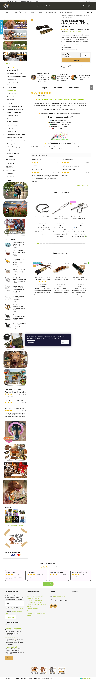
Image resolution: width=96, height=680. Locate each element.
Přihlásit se (10, 617)
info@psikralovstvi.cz (59, 596)
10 (68, 243)
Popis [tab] (44, 87)
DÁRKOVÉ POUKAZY (13, 153)
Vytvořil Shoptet (86, 678)
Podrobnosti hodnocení (83, 29)
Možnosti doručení (66, 47)
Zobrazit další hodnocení (83, 185)
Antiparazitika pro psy (13, 97)
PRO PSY (9, 64)
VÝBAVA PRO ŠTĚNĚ (11, 647)
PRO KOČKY (10, 160)
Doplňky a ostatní (12, 144)
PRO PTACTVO (11, 177)
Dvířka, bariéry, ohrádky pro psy (16, 134)
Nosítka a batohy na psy (14, 112)
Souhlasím (65, 342)
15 (83, 243)
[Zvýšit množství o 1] (89, 55)
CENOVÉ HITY (11, 163)
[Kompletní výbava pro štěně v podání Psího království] (34, 670)
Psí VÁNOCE (10, 156)
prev (32, 222)
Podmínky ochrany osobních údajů (36, 613)
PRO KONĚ (10, 174)
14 (80, 243)
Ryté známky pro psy (13, 80)
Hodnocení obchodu (48, 563)
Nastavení (31, 342)
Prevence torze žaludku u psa (13, 628)
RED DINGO (10, 100)
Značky (8, 180)
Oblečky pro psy (11, 87)
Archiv (9, 658)
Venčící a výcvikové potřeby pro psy (16, 83)
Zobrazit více (48, 584)
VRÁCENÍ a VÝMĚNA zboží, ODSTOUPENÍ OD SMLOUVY (35, 601)
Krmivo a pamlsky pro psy (14, 73)
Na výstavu (10, 119)
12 (74, 243)
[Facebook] (51, 606)
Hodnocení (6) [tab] (74, 87)
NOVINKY (9, 167)
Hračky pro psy (11, 103)
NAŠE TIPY (10, 150)
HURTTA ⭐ (10, 67)
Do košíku (76, 60)
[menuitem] (7, 12)
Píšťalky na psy (11, 90)
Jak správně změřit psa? (27, 1)
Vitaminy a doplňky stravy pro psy (16, 76)
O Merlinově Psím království (11, 1)
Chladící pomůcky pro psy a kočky (16, 141)
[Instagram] (55, 606)
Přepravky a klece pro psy (14, 137)
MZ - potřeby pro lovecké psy (73, 31)
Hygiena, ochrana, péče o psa (15, 109)
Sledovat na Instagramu (16, 525)
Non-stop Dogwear (12, 125)
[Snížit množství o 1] (82, 55)
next (90, 222)
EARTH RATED (11, 131)
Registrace (87, 1)
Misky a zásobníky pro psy (14, 106)
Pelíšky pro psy (11, 94)
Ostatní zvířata (11, 170)
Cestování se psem (12, 115)
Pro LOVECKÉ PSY (12, 122)
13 (77, 243)
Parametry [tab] (57, 87)
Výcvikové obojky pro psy (14, 147)
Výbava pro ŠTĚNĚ (12, 70)
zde (58, 338)
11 (71, 243)
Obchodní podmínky (32, 609)
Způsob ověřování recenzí (34, 611)
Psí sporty (10, 128)
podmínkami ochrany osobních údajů (14, 609)
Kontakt (29, 615)
